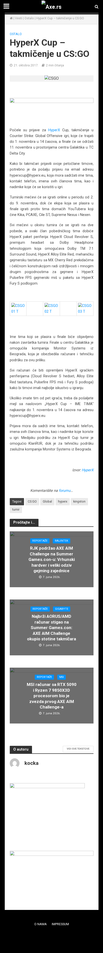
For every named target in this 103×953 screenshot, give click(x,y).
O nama (40, 924)
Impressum (60, 924)
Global (47, 501)
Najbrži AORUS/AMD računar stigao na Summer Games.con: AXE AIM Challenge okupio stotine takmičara (51, 627)
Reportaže (40, 540)
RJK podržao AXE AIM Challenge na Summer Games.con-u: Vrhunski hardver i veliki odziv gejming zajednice (51, 559)
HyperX (54, 130)
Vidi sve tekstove (78, 748)
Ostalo (29, 18)
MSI (61, 677)
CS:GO (32, 501)
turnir (16, 509)
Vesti (18, 18)
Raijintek (61, 540)
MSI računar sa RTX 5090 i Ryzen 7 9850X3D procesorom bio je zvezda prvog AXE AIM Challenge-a (51, 695)
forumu (64, 491)
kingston (79, 501)
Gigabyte (61, 609)
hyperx (62, 501)
